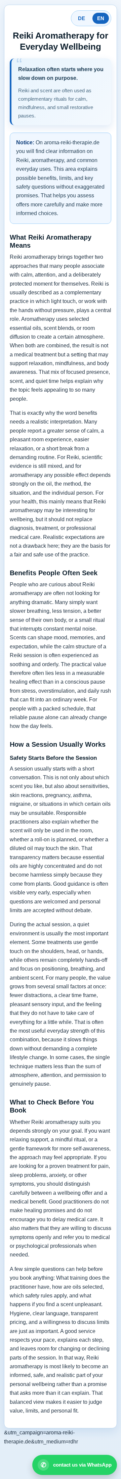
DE (81, 18)
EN (100, 18)
